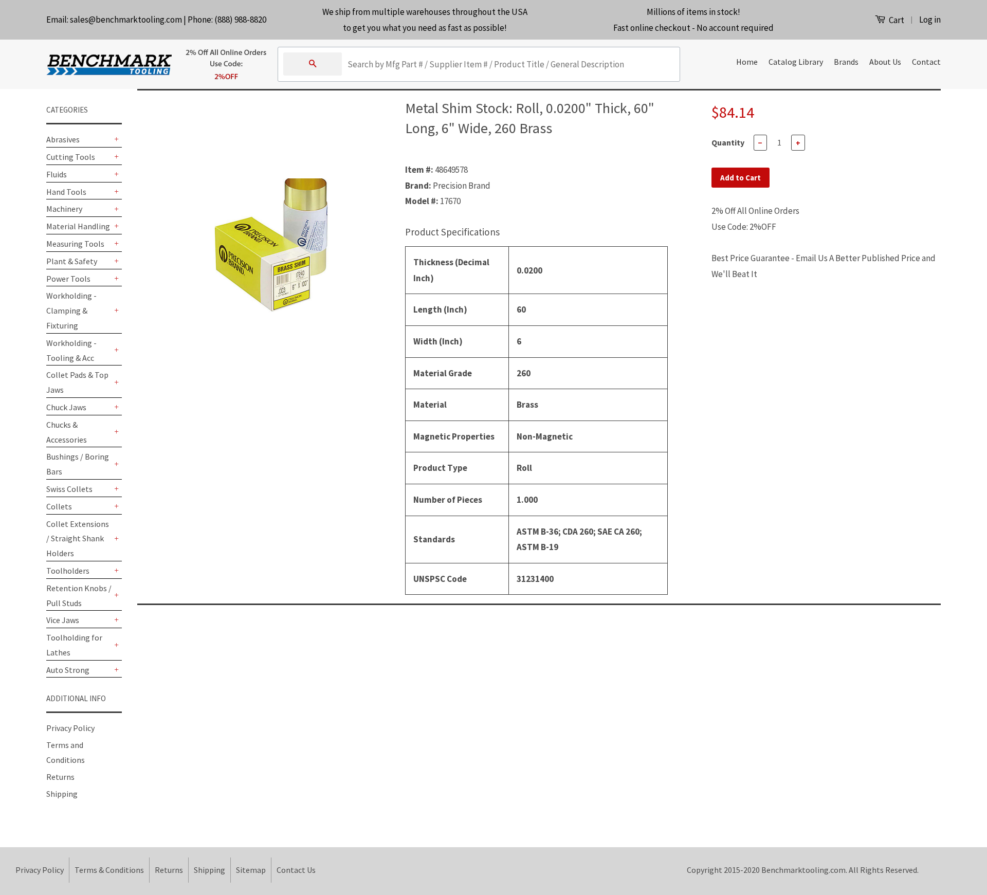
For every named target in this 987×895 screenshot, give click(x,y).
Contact (926, 62)
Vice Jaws (62, 620)
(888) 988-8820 (240, 19)
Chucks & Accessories (66, 432)
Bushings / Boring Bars (77, 464)
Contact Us (296, 870)
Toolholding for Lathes (74, 644)
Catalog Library (796, 62)
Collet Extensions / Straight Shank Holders (77, 539)
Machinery (64, 209)
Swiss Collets (69, 489)
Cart (895, 20)
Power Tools (68, 278)
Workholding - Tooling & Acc (71, 350)
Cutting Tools (70, 157)
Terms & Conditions (109, 870)
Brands (846, 62)
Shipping (62, 794)
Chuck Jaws (66, 407)
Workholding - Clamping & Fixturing (71, 310)
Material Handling (78, 226)
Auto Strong (67, 670)
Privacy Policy (70, 728)
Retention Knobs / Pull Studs (79, 595)
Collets (59, 506)
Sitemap (251, 870)
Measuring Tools (75, 244)
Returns (60, 777)
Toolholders (67, 570)
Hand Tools (66, 192)
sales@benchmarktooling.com (126, 19)
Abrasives (63, 139)
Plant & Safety (71, 261)
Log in (930, 19)
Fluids (56, 174)
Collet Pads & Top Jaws (77, 382)
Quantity (727, 142)
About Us (885, 62)
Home (747, 62)
